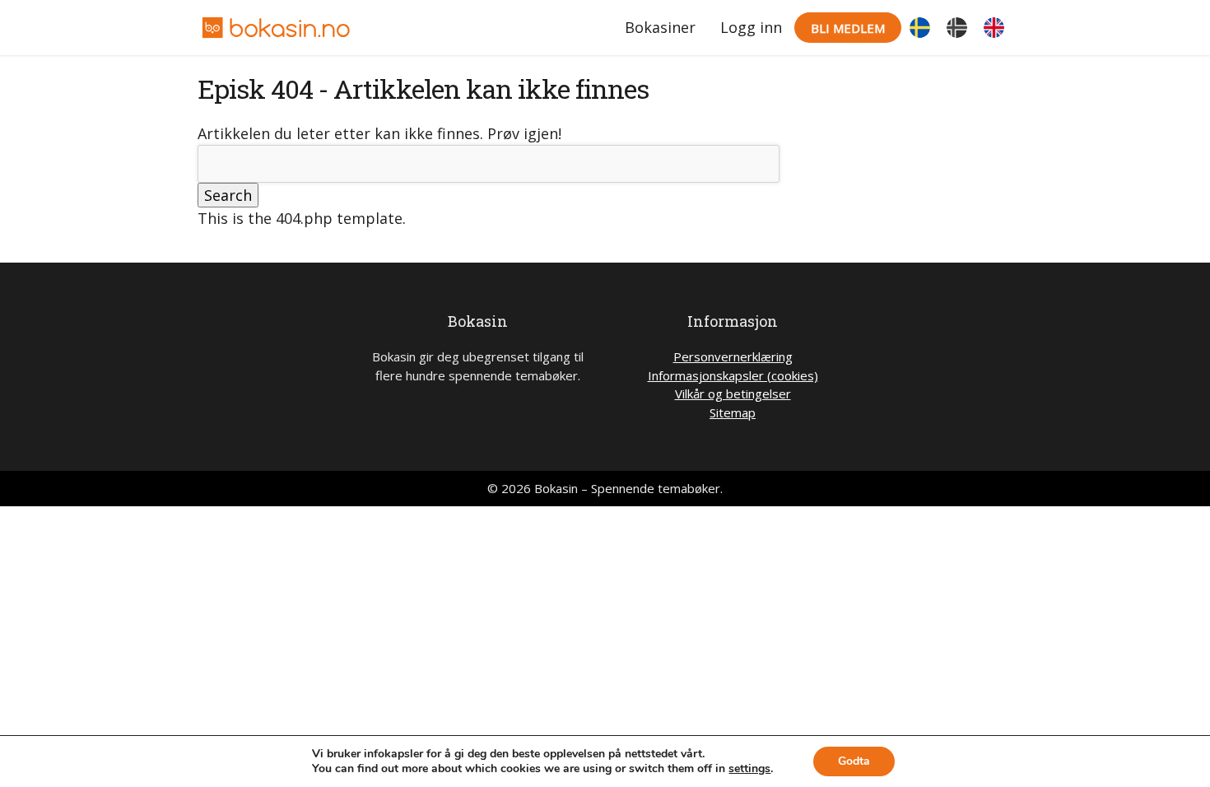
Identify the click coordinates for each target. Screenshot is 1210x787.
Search (228, 195)
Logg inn (751, 27)
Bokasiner (660, 27)
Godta (854, 761)
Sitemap (733, 412)
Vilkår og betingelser (733, 393)
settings (749, 768)
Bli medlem (848, 28)
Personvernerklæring (733, 356)
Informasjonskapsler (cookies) (733, 375)
